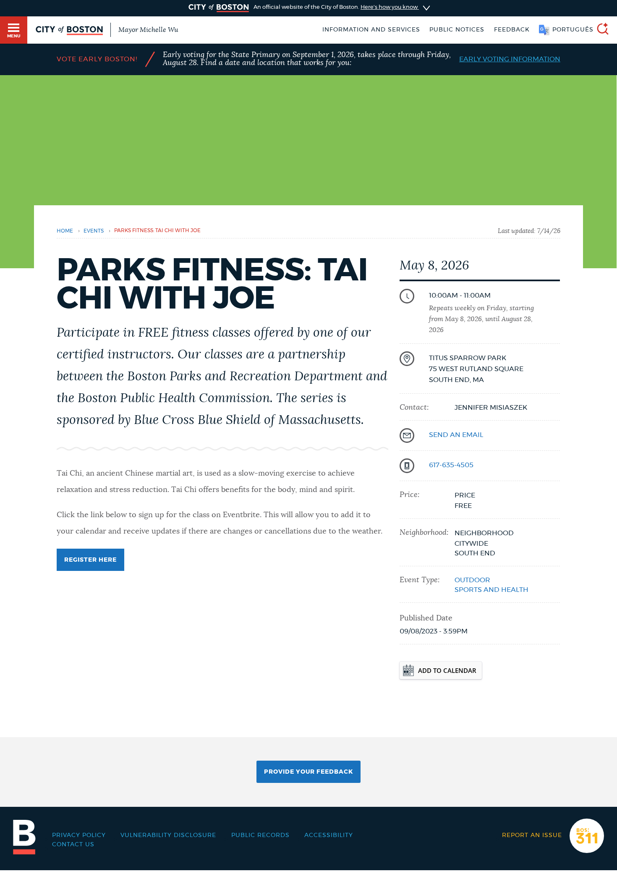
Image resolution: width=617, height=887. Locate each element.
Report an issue (532, 835)
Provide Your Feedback (308, 772)
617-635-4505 (451, 465)
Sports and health (491, 589)
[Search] (599, 30)
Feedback (512, 30)
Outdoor (472, 580)
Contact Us (73, 845)
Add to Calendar (447, 670)
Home (65, 231)
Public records (260, 835)
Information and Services (371, 30)
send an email (456, 435)
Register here (90, 560)
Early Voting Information (509, 59)
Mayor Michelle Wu (148, 29)
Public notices (456, 30)
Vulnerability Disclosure (168, 835)
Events (94, 231)
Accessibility (328, 835)
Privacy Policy (79, 835)
